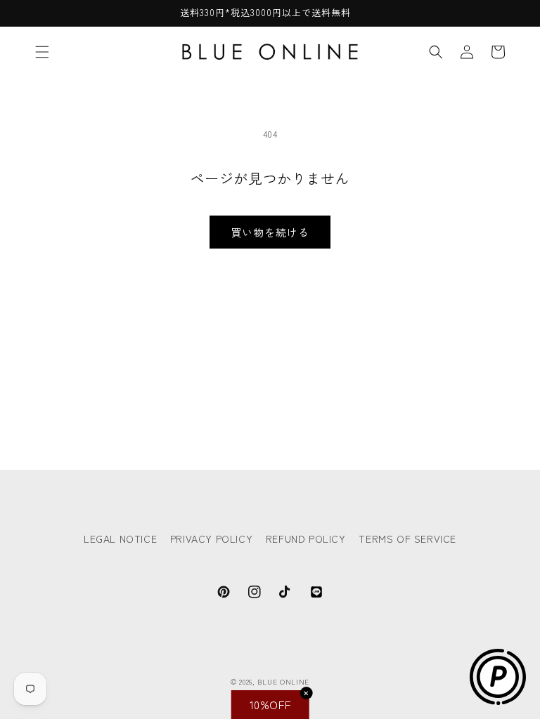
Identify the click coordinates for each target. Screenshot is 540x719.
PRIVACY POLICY (211, 539)
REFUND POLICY (306, 539)
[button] (42, 52)
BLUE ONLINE (283, 681)
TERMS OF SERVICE (407, 539)
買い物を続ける (270, 232)
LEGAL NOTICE (120, 539)
